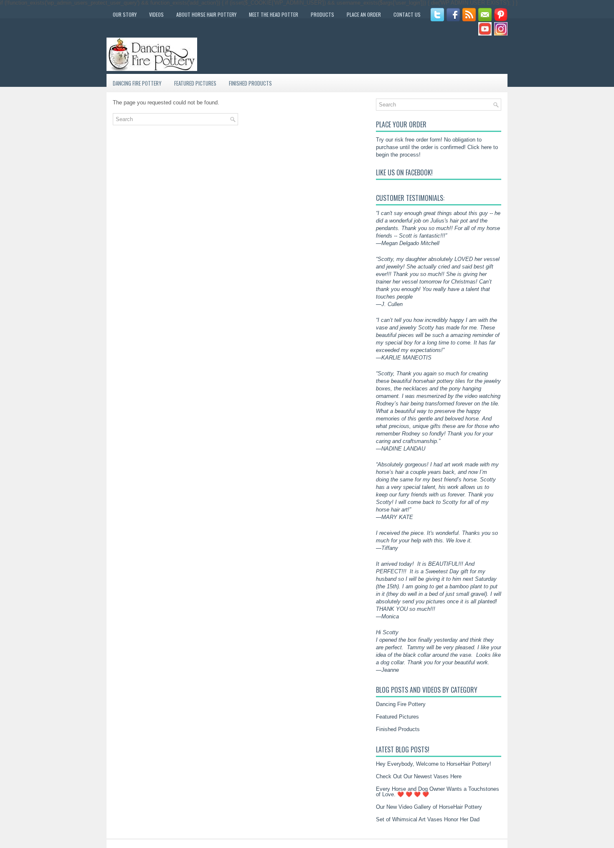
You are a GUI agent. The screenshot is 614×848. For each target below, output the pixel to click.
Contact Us (407, 14)
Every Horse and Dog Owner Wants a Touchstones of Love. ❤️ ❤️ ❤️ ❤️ (437, 791)
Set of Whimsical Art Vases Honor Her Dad (428, 819)
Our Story (125, 14)
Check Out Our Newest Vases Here (419, 776)
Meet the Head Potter (273, 14)
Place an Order (364, 14)
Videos (156, 14)
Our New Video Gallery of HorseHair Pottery (429, 807)
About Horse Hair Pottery (206, 14)
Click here (479, 147)
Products (322, 14)
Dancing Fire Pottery (137, 83)
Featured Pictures (195, 83)
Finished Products (250, 83)
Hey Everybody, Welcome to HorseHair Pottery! (433, 764)
